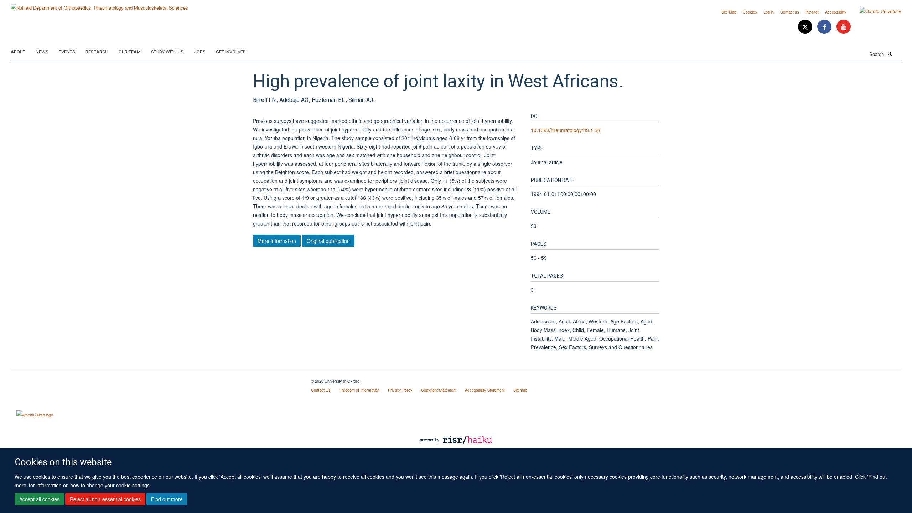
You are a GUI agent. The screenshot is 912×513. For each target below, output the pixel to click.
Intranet (812, 12)
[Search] (889, 53)
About (18, 51)
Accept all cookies (39, 499)
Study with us (167, 51)
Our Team (130, 51)
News (42, 51)
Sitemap (520, 390)
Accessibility (835, 12)
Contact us (789, 12)
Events (67, 51)
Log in (768, 12)
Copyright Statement (438, 390)
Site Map (728, 12)
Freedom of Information (359, 390)
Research (97, 51)
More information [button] (277, 240)
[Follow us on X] (806, 27)
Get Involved (231, 51)
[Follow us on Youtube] (843, 27)
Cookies (750, 12)
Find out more (167, 499)
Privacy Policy (400, 390)
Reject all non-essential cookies (105, 499)
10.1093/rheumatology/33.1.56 (565, 130)
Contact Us (321, 390)
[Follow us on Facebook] (825, 27)
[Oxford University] (875, 11)
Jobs (200, 51)
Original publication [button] (328, 240)
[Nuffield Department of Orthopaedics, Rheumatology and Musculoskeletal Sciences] (99, 5)
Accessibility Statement (485, 390)
